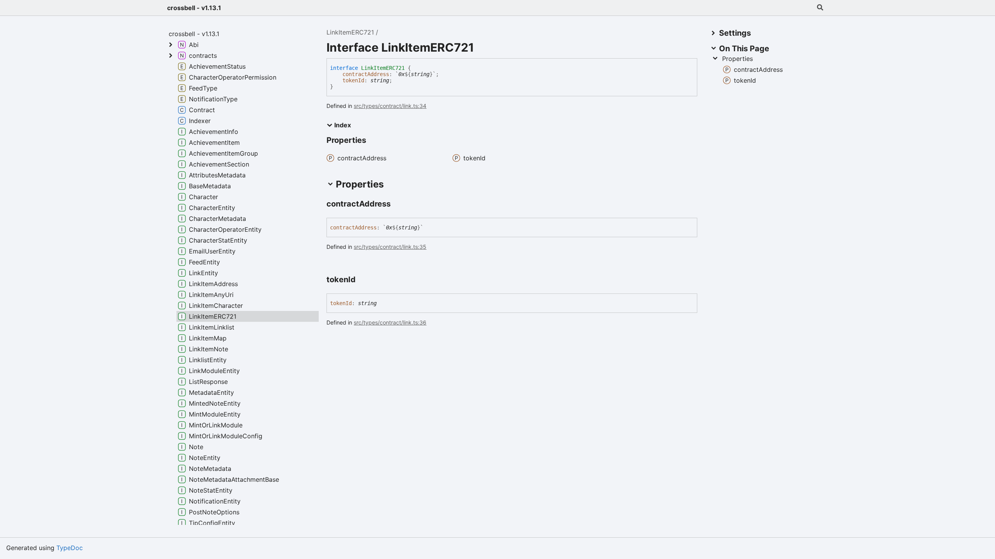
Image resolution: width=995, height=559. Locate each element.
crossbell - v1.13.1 (194, 8)
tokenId (353, 80)
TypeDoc (69, 548)
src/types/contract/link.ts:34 (390, 105)
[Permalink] (397, 204)
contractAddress (365, 74)
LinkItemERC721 (350, 32)
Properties (737, 58)
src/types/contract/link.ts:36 (390, 322)
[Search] (820, 8)
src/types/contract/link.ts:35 (390, 246)
